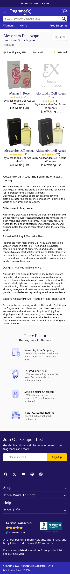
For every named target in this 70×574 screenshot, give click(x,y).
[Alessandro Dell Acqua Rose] (50, 74)
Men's (23, 25)
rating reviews (19, 523)
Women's (9, 25)
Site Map (18, 554)
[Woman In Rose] (19, 74)
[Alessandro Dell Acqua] (19, 131)
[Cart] (65, 11)
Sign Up (57, 457)
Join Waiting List (19, 108)
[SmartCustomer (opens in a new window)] (15, 533)
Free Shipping (58, 25)
